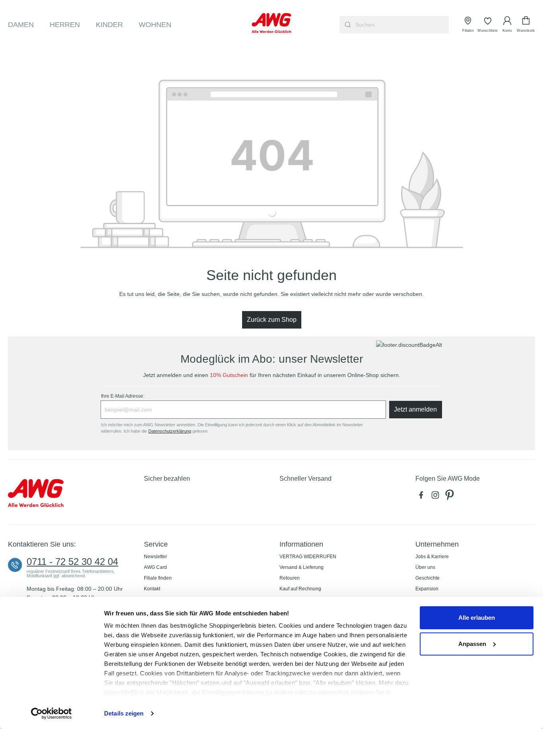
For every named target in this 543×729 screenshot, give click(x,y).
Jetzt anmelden (415, 409)
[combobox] (401, 24)
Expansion (426, 589)
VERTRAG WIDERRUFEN (307, 556)
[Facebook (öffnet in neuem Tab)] (422, 497)
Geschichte (427, 578)
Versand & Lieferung (301, 567)
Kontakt (152, 589)
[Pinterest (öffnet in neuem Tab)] (450, 497)
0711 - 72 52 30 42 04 (72, 561)
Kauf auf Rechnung (300, 589)
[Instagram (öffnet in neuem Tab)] (437, 497)
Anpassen (472, 643)
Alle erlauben (476, 617)
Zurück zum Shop (272, 319)
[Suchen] (346, 24)
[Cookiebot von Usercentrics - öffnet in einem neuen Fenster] (51, 713)
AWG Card (155, 567)
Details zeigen (124, 713)
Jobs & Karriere (432, 556)
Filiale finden (158, 578)
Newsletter (155, 556)
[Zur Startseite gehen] (272, 23)
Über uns (425, 567)
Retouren (289, 578)
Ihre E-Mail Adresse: (122, 396)
